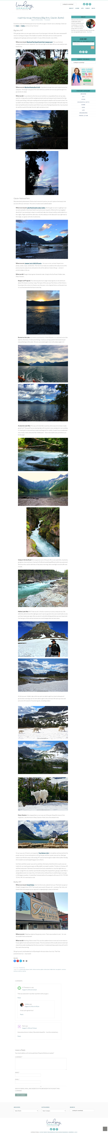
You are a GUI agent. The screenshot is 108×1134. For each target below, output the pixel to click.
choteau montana (36, 969)
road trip (24, 971)
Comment (18, 1057)
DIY (83, 96)
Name (17, 1072)
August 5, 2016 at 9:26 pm (29, 1028)
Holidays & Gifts (83, 102)
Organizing (83, 112)
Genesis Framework (63, 1132)
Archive (83, 94)
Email (17, 1079)
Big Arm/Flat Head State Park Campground (40, 42)
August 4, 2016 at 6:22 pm (29, 989)
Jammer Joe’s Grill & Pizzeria (33, 263)
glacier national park (45, 969)
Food (83, 99)
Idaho (23, 26)
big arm (27, 969)
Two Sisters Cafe (44, 853)
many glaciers (58, 969)
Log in (75, 1132)
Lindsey (27, 1004)
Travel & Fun (22, 967)
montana (64, 969)
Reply (19, 997)
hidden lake (52, 969)
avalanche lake (22, 969)
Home (83, 104)
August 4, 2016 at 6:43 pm (32, 1006)
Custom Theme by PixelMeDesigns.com (48, 1132)
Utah (17, 26)
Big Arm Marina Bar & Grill (32, 87)
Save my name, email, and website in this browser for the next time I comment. (37, 1089)
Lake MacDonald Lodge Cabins (36, 208)
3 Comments (47, 19)
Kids (83, 107)
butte (31, 969)
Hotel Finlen (30, 885)
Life (83, 110)
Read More (89, 32)
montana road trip (18, 971)
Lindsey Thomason (24, 5)
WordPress (71, 1132)
